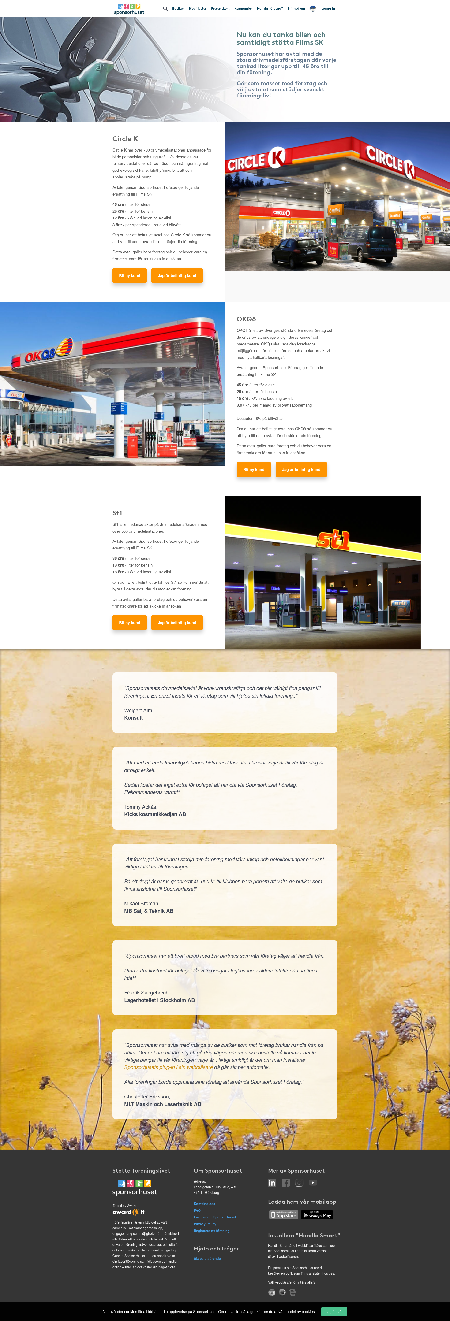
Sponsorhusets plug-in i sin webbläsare (168, 1066)
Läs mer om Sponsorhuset (215, 1217)
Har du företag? (270, 8)
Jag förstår (334, 1311)
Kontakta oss (204, 1203)
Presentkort (220, 8)
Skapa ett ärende (207, 1258)
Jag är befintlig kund (177, 275)
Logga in (328, 8)
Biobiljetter (197, 8)
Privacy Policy (205, 1223)
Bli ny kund (129, 275)
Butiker (178, 8)
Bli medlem (296, 8)
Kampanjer (243, 8)
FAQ (197, 1210)
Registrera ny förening (212, 1230)
